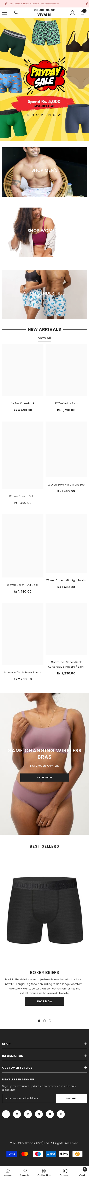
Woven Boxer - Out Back (22, 585)
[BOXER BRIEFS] (44, 909)
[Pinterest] (28, 1114)
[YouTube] (50, 1114)
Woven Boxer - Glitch (22, 496)
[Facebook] (6, 1114)
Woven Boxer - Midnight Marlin (66, 580)
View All (44, 338)
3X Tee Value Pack (66, 403)
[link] (24, 1172)
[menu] (4, 12)
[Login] (72, 12)
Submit (71, 1098)
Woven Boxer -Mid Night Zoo (66, 484)
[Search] (16, 12)
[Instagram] (17, 1114)
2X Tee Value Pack (22, 403)
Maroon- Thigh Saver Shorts (22, 672)
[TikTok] (39, 1114)
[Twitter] (61, 1114)
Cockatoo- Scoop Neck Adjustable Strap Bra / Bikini (66, 664)
